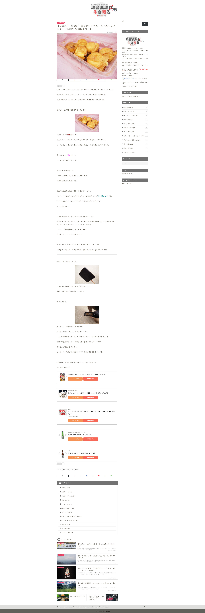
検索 (123, 21)
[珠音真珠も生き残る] (102, 17)
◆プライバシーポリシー (128, 183)
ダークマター (66, 469)
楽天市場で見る (90, 378)
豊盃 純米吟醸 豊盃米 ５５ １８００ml (79, 434)
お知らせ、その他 (67, 492)
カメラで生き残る (67, 512)
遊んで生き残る (61, 22)
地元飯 (77, 469)
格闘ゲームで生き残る (68, 508)
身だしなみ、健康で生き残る (70, 520)
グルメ (59, 469)
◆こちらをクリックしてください (131, 96)
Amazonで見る (75, 378)
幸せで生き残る (66, 524)
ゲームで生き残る (67, 504)
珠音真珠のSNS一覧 (127, 173)
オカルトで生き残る (67, 532)
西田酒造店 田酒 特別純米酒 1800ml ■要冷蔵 (81, 453)
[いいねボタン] (59, 86)
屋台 (72, 469)
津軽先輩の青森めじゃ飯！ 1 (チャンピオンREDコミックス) (87, 374)
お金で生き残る (66, 500)
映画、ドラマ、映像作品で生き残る (72, 516)
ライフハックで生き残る (69, 496)
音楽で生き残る (66, 488)
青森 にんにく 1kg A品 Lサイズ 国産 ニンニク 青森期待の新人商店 (88, 393)
